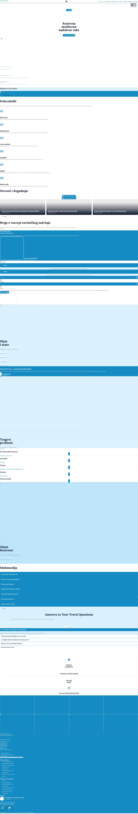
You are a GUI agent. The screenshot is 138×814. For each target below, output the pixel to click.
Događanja (26, 4)
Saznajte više (6, 374)
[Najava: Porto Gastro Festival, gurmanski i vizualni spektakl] (22, 207)
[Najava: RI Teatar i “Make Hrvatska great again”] (69, 207)
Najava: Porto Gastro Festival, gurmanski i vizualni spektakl (20, 211)
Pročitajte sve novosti (69, 198)
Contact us (68, 627)
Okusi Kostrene (19, 4)
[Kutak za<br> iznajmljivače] (69, 659)
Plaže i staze (4, 4)
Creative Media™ (31, 812)
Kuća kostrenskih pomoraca (9, 451)
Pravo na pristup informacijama (69, 693)
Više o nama (4, 292)
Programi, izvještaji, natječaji (69, 673)
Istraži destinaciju (68, 35)
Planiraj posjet (37, 4)
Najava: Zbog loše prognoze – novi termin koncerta (110, 211)
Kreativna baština (5, 479)
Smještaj (31, 4)
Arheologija (3, 458)
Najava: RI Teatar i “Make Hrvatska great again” (63, 211)
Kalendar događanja (70, 196)
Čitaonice (3, 472)
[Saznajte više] (1, 374)
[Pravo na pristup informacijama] (69, 688)
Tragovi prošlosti (11, 4)
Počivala (2, 465)
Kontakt (42, 4)
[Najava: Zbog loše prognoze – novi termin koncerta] (115, 207)
